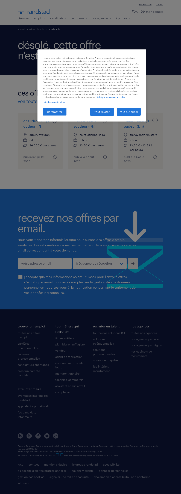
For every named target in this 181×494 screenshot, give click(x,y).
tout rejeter (102, 111)
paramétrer (54, 111)
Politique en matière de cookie (111, 97)
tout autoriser (129, 111)
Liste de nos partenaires (54, 102)
